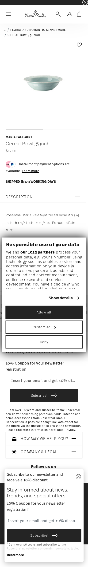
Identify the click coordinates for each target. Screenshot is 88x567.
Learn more (30, 171)
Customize (41, 327)
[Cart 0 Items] (79, 14)
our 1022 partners (37, 252)
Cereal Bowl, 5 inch (24, 35)
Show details (61, 298)
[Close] (78, 477)
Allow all (44, 312)
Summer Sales (9, 2)
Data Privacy (66, 430)
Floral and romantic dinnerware (38, 30)
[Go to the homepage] (35, 14)
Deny (44, 342)
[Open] (57, 14)
